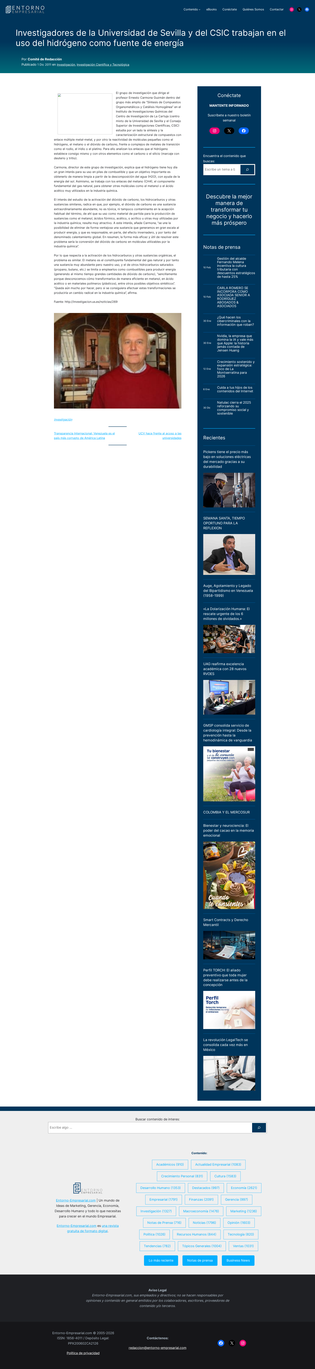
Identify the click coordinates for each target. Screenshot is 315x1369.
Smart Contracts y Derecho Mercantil (225, 922)
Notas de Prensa (164, 1223)
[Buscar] (247, 169)
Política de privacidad (83, 1353)
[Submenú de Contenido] (200, 9)
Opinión (239, 1223)
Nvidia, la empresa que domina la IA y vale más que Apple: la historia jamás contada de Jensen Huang (235, 343)
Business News (238, 1260)
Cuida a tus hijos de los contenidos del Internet (235, 389)
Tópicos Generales (202, 1246)
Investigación (66, 64)
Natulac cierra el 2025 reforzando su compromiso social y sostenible (234, 408)
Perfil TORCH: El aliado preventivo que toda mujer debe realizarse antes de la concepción (225, 977)
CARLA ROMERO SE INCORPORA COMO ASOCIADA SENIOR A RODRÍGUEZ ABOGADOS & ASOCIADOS (233, 297)
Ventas (243, 1246)
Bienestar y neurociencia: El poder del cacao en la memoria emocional (228, 830)
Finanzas (201, 1199)
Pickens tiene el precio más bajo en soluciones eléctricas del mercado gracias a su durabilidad (227, 459)
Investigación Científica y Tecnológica (103, 64)
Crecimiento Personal (182, 1176)
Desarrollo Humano (160, 1188)
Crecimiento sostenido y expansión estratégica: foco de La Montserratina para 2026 (236, 369)
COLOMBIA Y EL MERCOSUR (226, 812)
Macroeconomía (201, 1211)
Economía (244, 1188)
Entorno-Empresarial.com (76, 1200)
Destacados (206, 1188)
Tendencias (157, 1246)
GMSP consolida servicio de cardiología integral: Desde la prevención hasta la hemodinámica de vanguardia (227, 732)
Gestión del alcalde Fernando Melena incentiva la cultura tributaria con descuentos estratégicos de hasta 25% (236, 268)
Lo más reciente (161, 1260)
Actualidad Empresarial (218, 1164)
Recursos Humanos (196, 1234)
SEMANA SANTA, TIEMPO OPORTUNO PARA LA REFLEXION (224, 523)
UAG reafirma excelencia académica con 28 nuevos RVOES (224, 669)
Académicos (170, 1164)
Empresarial (163, 1199)
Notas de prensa (200, 1260)
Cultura (225, 1176)
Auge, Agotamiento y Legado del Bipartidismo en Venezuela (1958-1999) (228, 590)
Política (154, 1234)
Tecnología (241, 1234)
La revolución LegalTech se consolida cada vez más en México (225, 1045)
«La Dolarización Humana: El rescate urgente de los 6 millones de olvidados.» (226, 614)
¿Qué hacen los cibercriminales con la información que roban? (235, 321)
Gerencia (236, 1199)
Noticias (204, 1223)
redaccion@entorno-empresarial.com (157, 1348)
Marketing (243, 1211)
